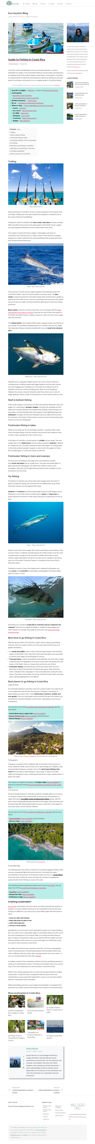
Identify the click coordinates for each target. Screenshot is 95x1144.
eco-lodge (51, 885)
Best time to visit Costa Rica (22, 95)
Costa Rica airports (51, 90)
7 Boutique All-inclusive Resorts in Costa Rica (34, 1034)
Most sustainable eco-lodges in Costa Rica (39, 105)
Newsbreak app (78, 73)
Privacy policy (59, 1110)
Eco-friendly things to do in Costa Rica (26, 98)
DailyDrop (31, 90)
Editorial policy (59, 1115)
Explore (60, 3)
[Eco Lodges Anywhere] (12, 3)
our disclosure (57, 85)
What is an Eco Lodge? (47, 1106)
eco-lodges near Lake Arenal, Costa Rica (40, 707)
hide (19, 129)
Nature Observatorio (29, 118)
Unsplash (25, 1135)
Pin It (78, 1108)
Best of (43, 3)
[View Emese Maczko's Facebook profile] (23, 1056)
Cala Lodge (24, 113)
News (35, 3)
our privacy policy (40, 1130)
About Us (69, 3)
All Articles (27, 3)
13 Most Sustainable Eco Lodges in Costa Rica (16, 1013)
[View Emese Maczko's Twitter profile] (23, 1060)
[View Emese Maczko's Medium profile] (23, 1067)
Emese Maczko (14, 63)
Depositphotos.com (15, 1135)
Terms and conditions (58, 1106)
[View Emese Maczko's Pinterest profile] (23, 1064)
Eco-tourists (12, 906)
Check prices (32, 100)
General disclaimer (60, 1112)
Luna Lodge (25, 116)
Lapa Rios (22, 108)
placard (38, 956)
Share (74, 1105)
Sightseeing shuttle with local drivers (30, 103)
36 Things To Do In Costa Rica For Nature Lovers (16, 1038)
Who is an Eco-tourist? (47, 1110)
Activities (52, 3)
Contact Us (46, 1119)
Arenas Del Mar (14, 818)
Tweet (82, 1105)
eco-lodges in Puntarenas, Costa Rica (39, 812)
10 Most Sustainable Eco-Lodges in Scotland (48, 1090)
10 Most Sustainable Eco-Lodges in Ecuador (22, 1090)
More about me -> (76, 66)
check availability (39, 713)
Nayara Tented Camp (29, 111)
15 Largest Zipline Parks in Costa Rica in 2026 (55, 1009)
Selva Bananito (25, 121)
